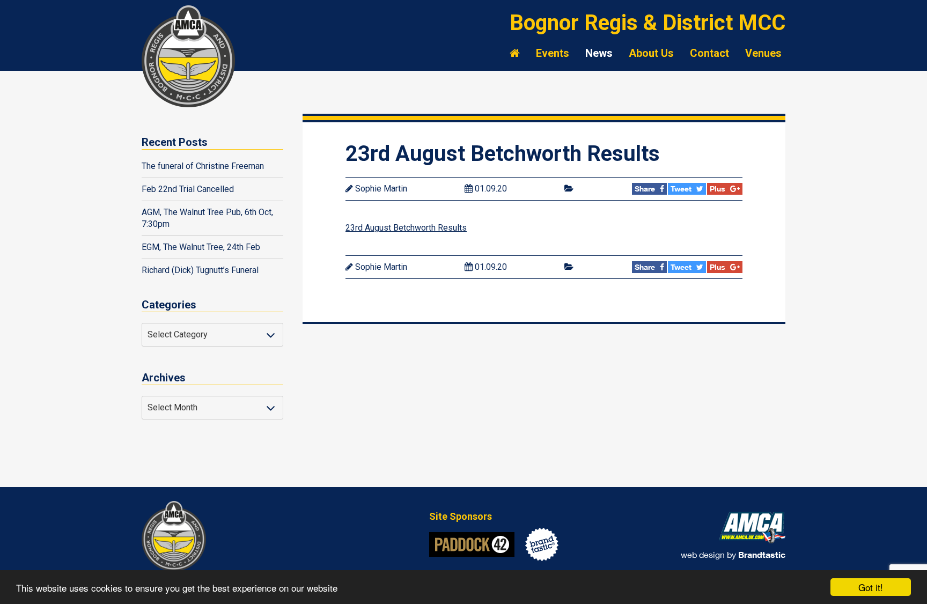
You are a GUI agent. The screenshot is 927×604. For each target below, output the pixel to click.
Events (552, 53)
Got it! (870, 587)
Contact (709, 53)
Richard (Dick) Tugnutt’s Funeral (200, 270)
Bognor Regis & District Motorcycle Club (190, 56)
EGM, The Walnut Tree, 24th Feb (201, 247)
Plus (718, 188)
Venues (763, 53)
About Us (651, 53)
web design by (733, 554)
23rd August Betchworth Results (406, 228)
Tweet (682, 188)
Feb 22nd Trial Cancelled (188, 189)
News (599, 53)
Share (646, 188)
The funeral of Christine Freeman (203, 166)
